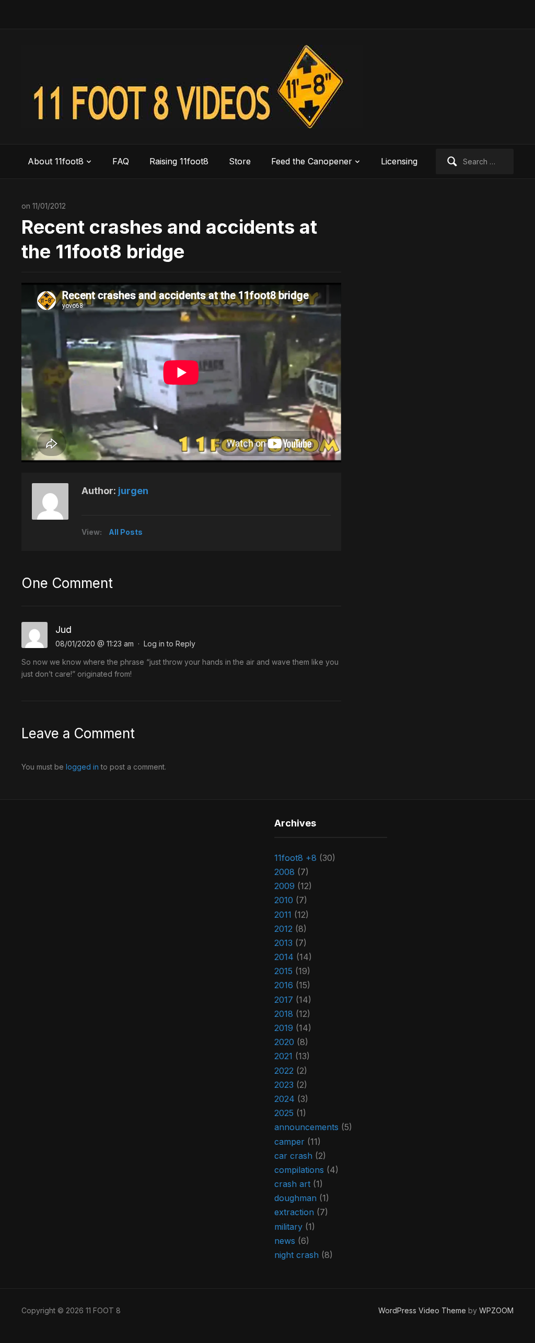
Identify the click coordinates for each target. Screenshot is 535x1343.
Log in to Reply (169, 643)
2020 (284, 1042)
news (284, 1241)
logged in (82, 766)
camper (289, 1141)
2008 (284, 872)
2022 (284, 1070)
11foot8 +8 (295, 858)
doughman (295, 1198)
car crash (293, 1155)
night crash (296, 1255)
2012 (283, 929)
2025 (284, 1113)
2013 (283, 943)
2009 (284, 886)
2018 (283, 1014)
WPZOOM (496, 1310)
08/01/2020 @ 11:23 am (94, 643)
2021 (283, 1056)
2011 (283, 914)
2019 (283, 1028)
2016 (283, 985)
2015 (283, 971)
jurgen (133, 490)
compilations (299, 1170)
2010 (283, 900)
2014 (284, 957)
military (288, 1226)
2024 (284, 1099)
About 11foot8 (56, 161)
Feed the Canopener (311, 161)
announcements (306, 1127)
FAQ (120, 161)
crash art (292, 1184)
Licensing (399, 161)
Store (240, 161)
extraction (294, 1212)
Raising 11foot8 (178, 161)
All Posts (126, 531)
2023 (284, 1085)
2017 (283, 999)
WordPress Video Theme (422, 1310)
